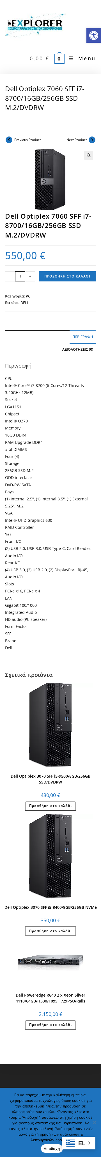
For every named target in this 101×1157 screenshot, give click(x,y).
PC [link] (28, 296)
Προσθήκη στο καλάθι (67, 276)
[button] (88, 155)
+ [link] (30, 276)
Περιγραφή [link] (82, 336)
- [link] (10, 276)
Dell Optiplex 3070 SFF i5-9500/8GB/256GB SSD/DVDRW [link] (50, 779)
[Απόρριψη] (94, 1122)
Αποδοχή (52, 1148)
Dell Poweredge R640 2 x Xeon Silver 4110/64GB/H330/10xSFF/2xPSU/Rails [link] (50, 998)
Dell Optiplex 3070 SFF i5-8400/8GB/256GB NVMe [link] (50, 907)
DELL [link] (24, 302)
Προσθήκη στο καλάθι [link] (50, 805)
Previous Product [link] (27, 139)
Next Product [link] (76, 139)
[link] (93, 35)
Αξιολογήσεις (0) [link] (77, 349)
